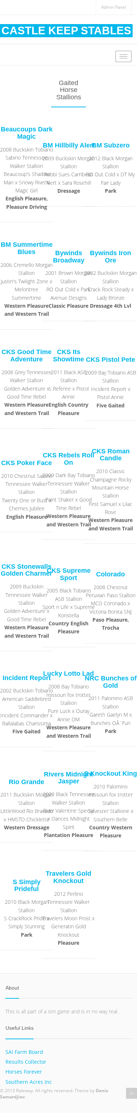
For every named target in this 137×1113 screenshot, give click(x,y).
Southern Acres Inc (28, 1081)
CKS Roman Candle (111, 455)
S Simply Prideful (27, 885)
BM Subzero (111, 145)
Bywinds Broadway (68, 256)
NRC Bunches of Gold (111, 682)
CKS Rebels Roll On (68, 459)
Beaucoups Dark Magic (27, 133)
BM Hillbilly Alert (69, 145)
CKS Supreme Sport (69, 574)
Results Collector (25, 1061)
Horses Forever (23, 1071)
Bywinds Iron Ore (110, 256)
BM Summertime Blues (27, 248)
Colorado (110, 574)
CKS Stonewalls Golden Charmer (26, 570)
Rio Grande (26, 782)
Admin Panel (113, 7)
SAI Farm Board (24, 1051)
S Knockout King (110, 773)
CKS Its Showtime (68, 355)
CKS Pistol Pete (110, 359)
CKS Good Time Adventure (26, 355)
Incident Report (27, 678)
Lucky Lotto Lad (68, 673)
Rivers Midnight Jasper (68, 778)
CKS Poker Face (26, 463)
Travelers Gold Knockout (68, 877)
